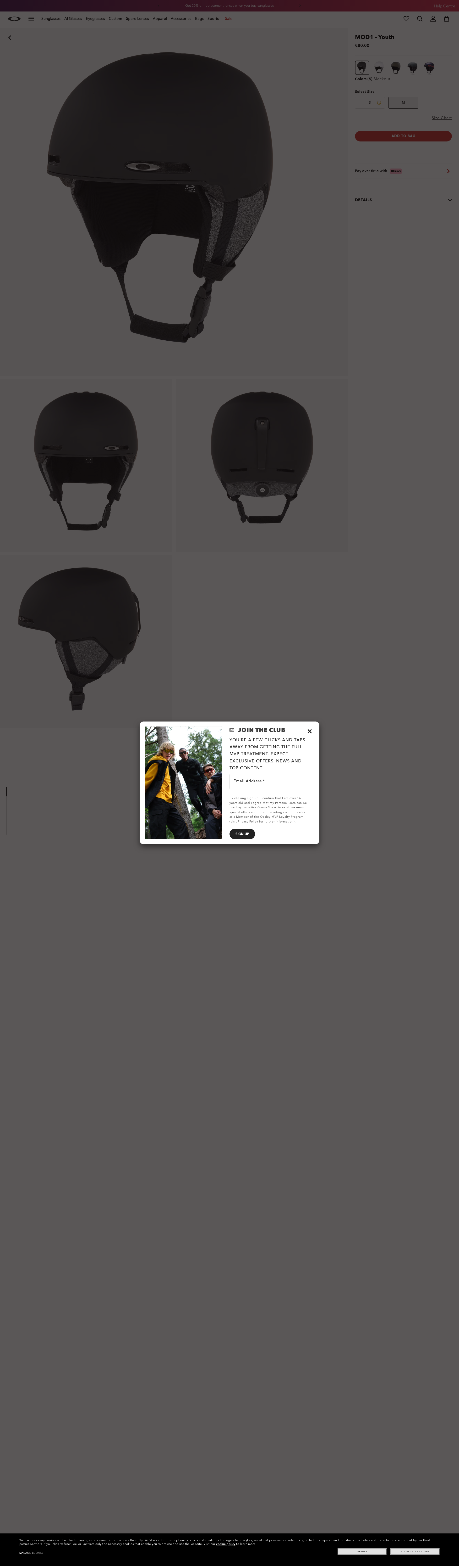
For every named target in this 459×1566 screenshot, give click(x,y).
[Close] (309, 731)
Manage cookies (31, 1553)
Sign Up (242, 834)
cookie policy (225, 1544)
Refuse (362, 1551)
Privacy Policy (248, 821)
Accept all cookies (415, 1551)
